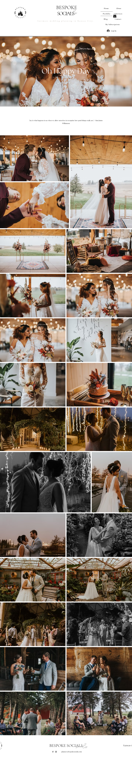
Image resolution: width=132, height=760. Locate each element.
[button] (115, 15)
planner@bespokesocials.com (71, 752)
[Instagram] (56, 752)
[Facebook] (53, 752)
